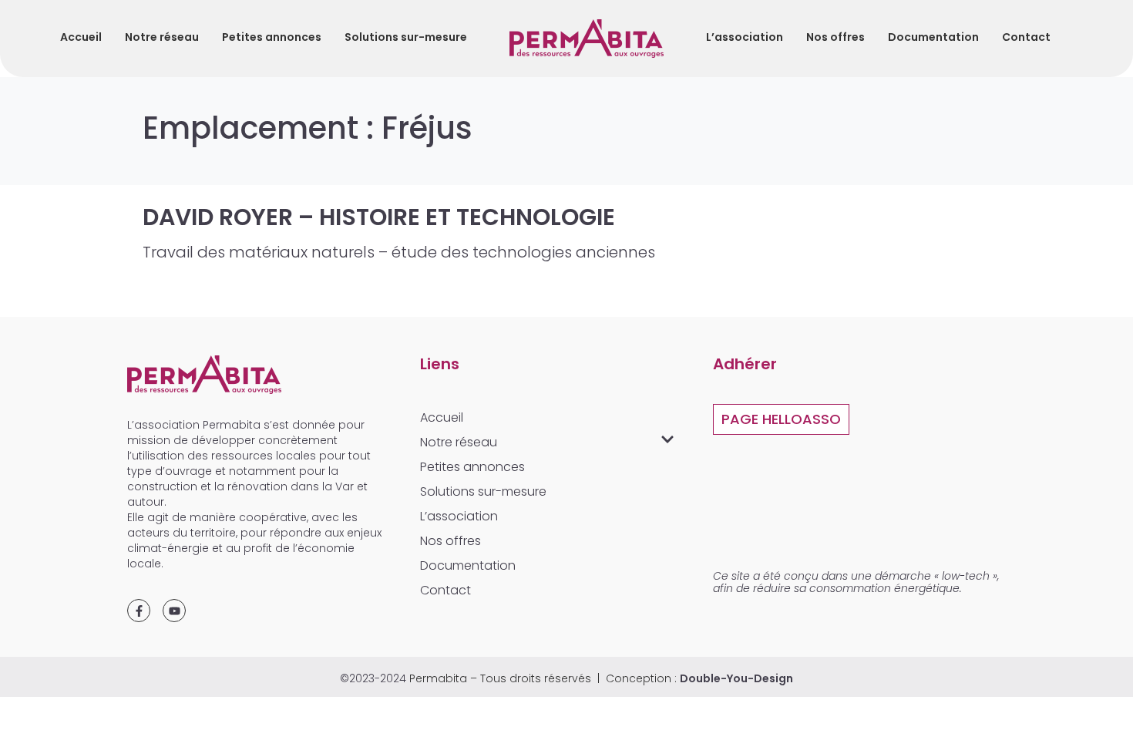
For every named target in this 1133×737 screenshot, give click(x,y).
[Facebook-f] (138, 610)
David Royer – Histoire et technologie (379, 217)
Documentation (933, 37)
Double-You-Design (736, 678)
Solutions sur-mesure (406, 37)
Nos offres (835, 37)
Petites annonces (271, 37)
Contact (1026, 37)
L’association (744, 37)
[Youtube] (174, 610)
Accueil (81, 37)
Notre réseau (162, 37)
